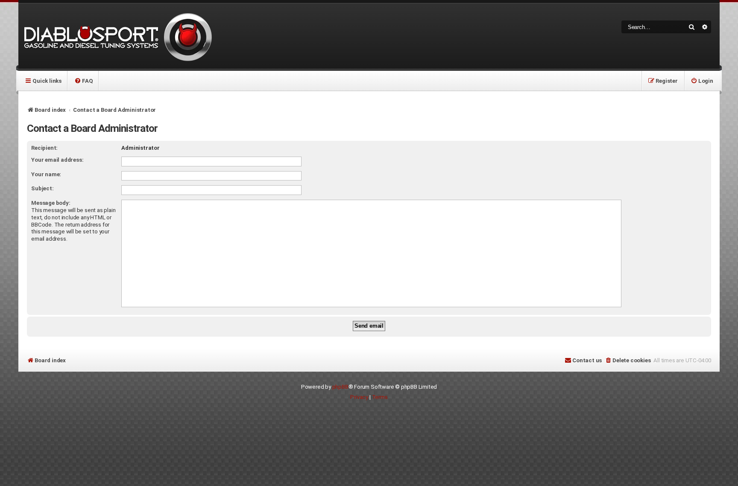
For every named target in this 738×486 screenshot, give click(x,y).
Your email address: (57, 160)
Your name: (46, 174)
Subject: (42, 188)
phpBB (340, 387)
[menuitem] (83, 80)
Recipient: (44, 148)
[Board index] (116, 36)
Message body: (50, 203)
